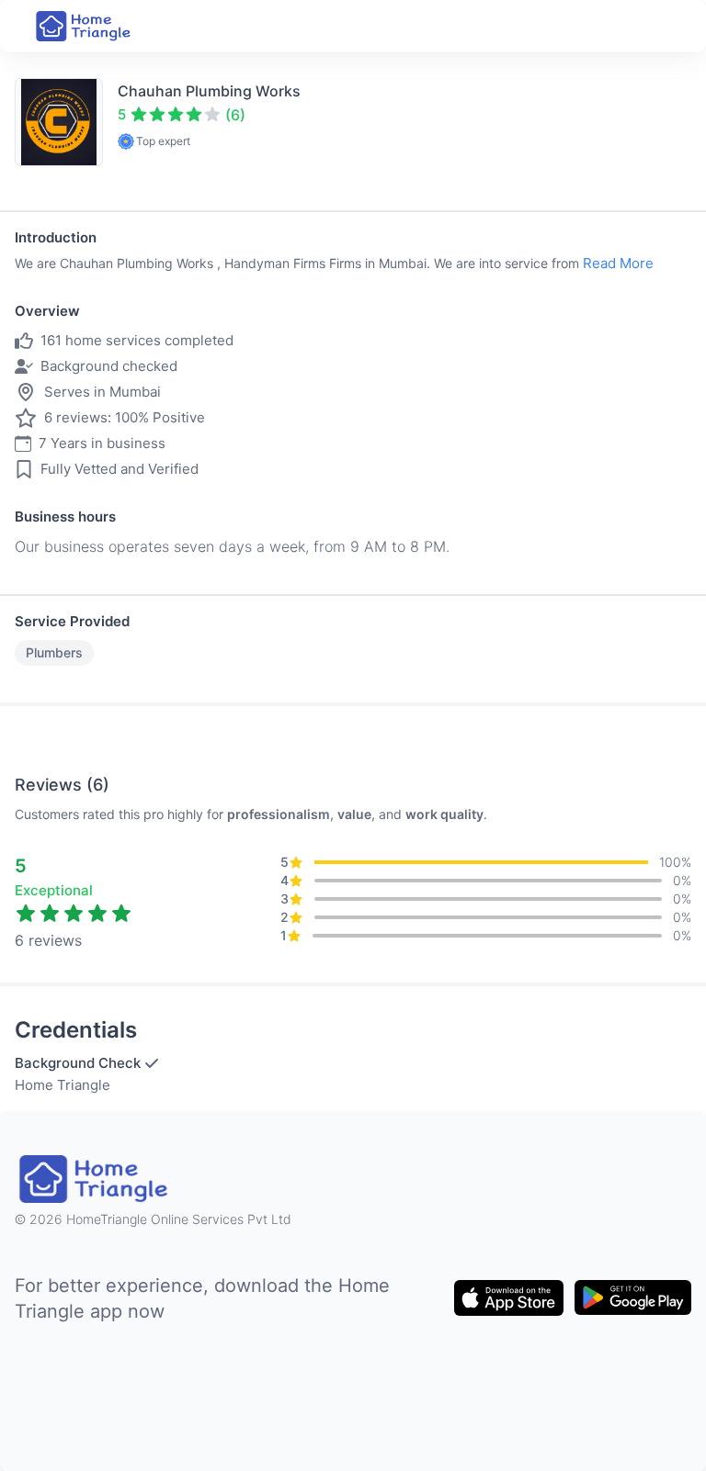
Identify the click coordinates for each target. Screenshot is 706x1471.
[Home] (84, 26)
